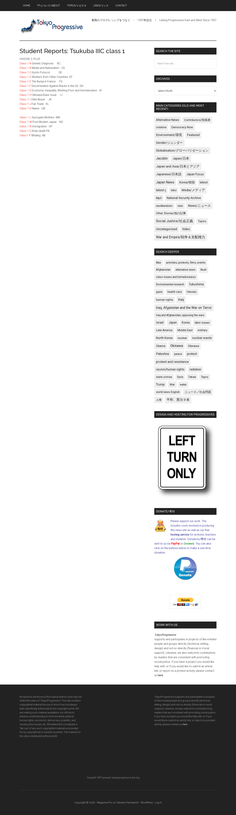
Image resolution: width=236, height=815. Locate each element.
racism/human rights (170, 369)
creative (161, 127)
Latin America (164, 330)
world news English (168, 392)
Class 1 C (25, 72)
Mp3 (159, 198)
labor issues (202, 322)
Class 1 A (25, 63)
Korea (186, 322)
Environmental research (170, 284)
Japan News (165, 182)
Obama (160, 346)
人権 (159, 399)
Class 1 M (26, 122)
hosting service (180, 534)
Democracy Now (182, 127)
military (202, 330)
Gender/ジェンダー (169, 142)
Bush (203, 269)
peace (178, 354)
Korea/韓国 (187, 182)
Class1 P (25, 135)
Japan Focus (195, 174)
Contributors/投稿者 (197, 120)
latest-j (161, 190)
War (172, 384)
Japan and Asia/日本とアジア (178, 166)
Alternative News (167, 120)
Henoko (192, 291)
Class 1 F (25, 86)
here (160, 675)
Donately (189, 543)
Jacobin (162, 158)
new (180, 205)
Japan (173, 322)
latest (204, 182)
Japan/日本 (181, 158)
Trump (160, 384)
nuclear (182, 338)
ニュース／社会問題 (198, 392)
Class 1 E (25, 81)
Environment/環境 (169, 135)
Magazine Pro (104, 802)
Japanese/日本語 (168, 174)
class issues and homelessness (176, 277)
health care (174, 291)
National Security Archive (184, 198)
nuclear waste (202, 338)
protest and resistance (172, 362)
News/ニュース (199, 206)
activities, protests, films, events (185, 262)
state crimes (164, 377)
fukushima (196, 284)
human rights (164, 299)
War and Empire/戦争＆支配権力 (180, 237)
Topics (202, 221)
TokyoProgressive (52, 26)
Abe (158, 262)
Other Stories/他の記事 (171, 213)
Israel (160, 322)
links (174, 190)
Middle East (185, 330)
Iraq (181, 300)
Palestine (162, 354)
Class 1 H (25, 95)
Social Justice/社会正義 (174, 221)
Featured (193, 135)
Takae (192, 377)
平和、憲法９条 (178, 400)
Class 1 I (25, 99)
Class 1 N (25, 126)
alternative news (185, 269)
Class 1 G (25, 90)
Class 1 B (25, 68)
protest (192, 354)
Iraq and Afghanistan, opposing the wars (180, 315)
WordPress (146, 802)
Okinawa (176, 346)
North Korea (164, 338)
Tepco (204, 377)
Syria (180, 377)
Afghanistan (163, 269)
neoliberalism (164, 205)
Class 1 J (25, 104)
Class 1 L (25, 117)
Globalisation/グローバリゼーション (182, 150)
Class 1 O (25, 131)
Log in (158, 802)
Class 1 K (25, 108)
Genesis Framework (127, 802)
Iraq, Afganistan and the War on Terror (184, 308)
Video (186, 229)
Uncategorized (166, 229)
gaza (159, 291)
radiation (195, 369)
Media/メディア (193, 190)
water (183, 384)
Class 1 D (25, 77)
